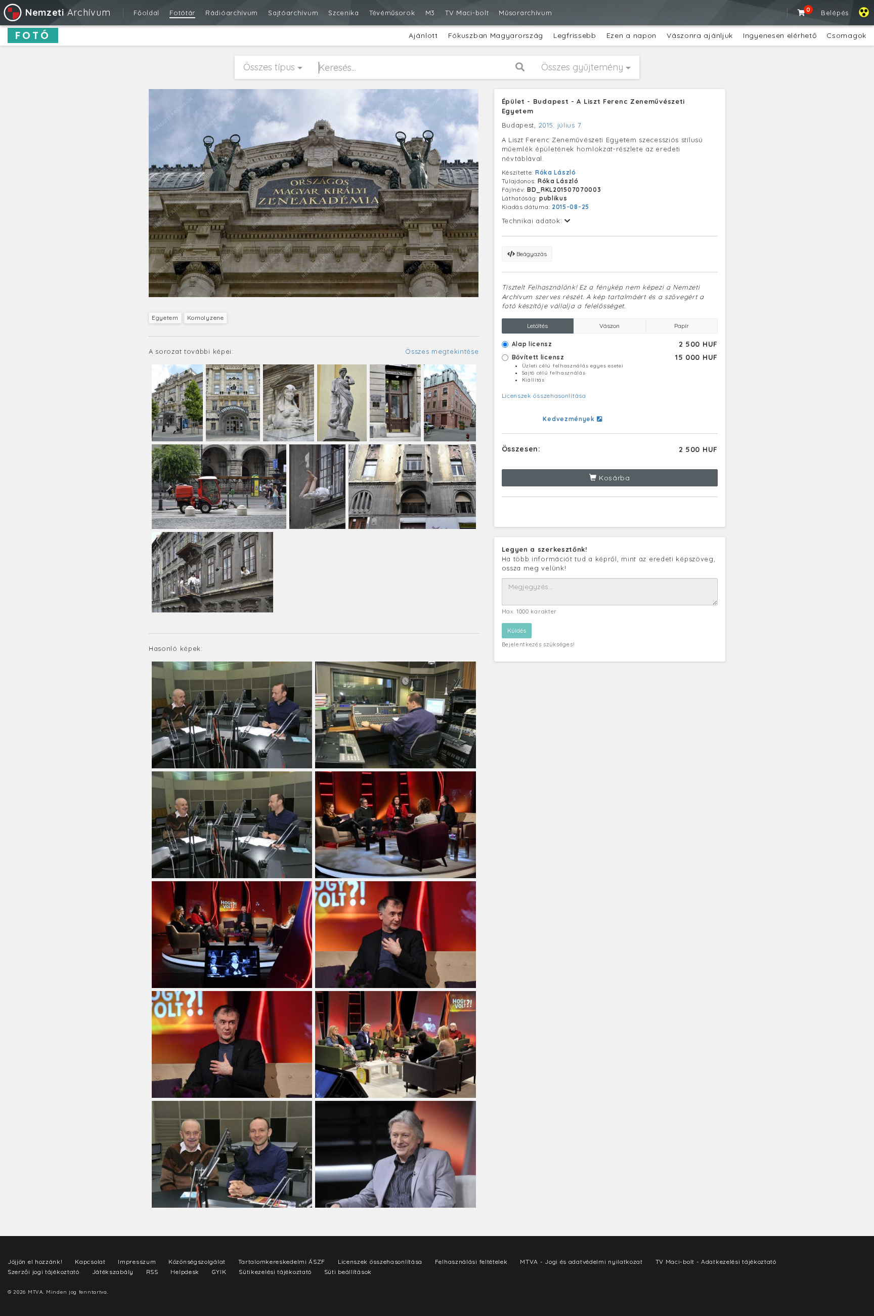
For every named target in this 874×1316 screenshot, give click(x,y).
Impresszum (137, 1261)
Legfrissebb (574, 35)
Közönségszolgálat (197, 1261)
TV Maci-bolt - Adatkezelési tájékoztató (716, 1261)
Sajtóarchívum (293, 13)
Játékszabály (113, 1272)
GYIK (219, 1272)
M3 (430, 13)
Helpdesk (184, 1272)
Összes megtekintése (441, 351)
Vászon (609, 326)
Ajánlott (423, 35)
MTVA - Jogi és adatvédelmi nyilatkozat (581, 1261)
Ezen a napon (631, 35)
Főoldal (146, 13)
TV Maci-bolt (467, 13)
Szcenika (343, 13)
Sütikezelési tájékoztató (275, 1272)
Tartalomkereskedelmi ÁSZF (282, 1261)
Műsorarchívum (525, 13)
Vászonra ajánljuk (700, 35)
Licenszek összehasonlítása (544, 395)
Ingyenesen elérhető (779, 35)
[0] (802, 13)
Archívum (67, 12)
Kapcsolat (90, 1261)
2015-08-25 (570, 207)
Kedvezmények (569, 419)
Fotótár (182, 13)
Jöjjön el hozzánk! (35, 1261)
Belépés (835, 13)
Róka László (555, 172)
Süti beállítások (348, 1272)
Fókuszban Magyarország (495, 35)
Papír (681, 326)
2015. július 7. (561, 125)
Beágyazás (531, 254)
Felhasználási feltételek (471, 1261)
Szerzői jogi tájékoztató (43, 1272)
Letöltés (537, 326)
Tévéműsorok (392, 13)
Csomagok (846, 35)
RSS (152, 1272)
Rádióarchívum (231, 13)
